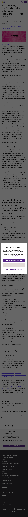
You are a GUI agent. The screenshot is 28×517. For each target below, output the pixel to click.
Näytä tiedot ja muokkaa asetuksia (14, 269)
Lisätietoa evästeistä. (19, 255)
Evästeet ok (14, 265)
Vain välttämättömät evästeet (14, 260)
